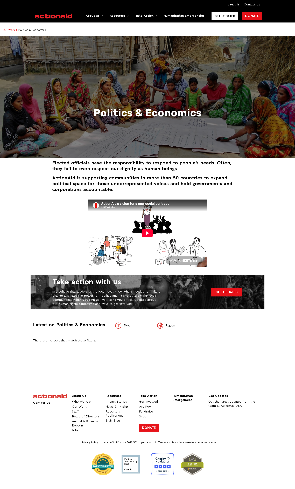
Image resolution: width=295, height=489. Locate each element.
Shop (143, 417)
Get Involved (148, 402)
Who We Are (81, 402)
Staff (75, 412)
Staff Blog (113, 421)
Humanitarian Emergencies (184, 16)
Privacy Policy (90, 442)
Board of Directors (85, 417)
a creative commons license (199, 442)
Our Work (9, 30)
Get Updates (224, 16)
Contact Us (252, 5)
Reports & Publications (114, 414)
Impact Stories (116, 402)
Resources (118, 16)
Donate (252, 16)
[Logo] (53, 16)
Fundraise (146, 412)
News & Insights (117, 407)
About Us (93, 16)
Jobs (75, 431)
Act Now (145, 407)
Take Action (145, 16)
